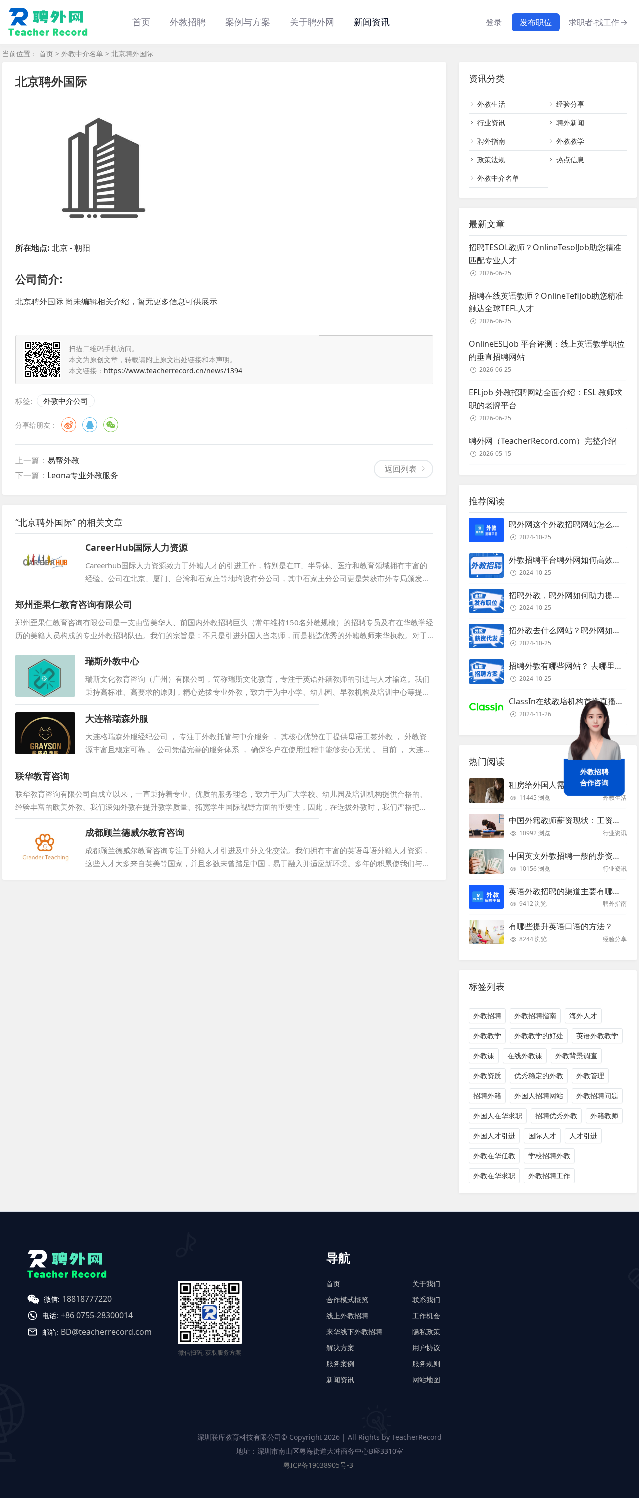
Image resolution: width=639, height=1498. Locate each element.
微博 (68, 424)
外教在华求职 (494, 1175)
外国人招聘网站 (538, 1095)
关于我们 (426, 1283)
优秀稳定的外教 (538, 1075)
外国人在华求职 (497, 1115)
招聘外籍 (487, 1095)
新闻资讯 (372, 22)
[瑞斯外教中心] (45, 676)
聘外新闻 (570, 122)
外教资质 (487, 1075)
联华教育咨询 (42, 776)
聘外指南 (491, 141)
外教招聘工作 (549, 1175)
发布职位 (536, 22)
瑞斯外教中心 (112, 661)
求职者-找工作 (598, 22)
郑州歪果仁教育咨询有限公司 (73, 604)
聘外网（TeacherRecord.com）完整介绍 (542, 440)
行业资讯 (491, 122)
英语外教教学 (597, 1035)
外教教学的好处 (538, 1035)
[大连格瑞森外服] (45, 733)
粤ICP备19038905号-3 (318, 1465)
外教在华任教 (494, 1155)
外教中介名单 (82, 53)
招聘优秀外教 (556, 1115)
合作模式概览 (347, 1299)
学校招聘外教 (549, 1155)
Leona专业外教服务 (82, 475)
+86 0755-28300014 (97, 1315)
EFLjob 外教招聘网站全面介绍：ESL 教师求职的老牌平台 (545, 399)
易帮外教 (63, 460)
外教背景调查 (576, 1055)
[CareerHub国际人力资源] (45, 562)
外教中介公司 (65, 401)
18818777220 (87, 1298)
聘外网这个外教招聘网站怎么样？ (569, 524)
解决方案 (340, 1347)
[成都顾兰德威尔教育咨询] (45, 847)
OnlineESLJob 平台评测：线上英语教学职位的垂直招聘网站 (547, 350)
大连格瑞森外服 (116, 718)
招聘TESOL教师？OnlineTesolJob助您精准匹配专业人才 (545, 254)
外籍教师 (604, 1115)
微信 (110, 424)
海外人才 (583, 1015)
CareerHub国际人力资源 (136, 547)
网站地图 (426, 1379)
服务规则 (426, 1363)
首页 (141, 22)
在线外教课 (524, 1055)
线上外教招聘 (347, 1315)
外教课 (483, 1055)
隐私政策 (426, 1331)
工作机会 (426, 1315)
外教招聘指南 (535, 1015)
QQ (89, 424)
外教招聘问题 (597, 1095)
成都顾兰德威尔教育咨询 (134, 832)
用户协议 (426, 1347)
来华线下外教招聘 (354, 1331)
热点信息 (570, 159)
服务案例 (340, 1363)
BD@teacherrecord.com (106, 1331)
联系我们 (426, 1299)
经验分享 (570, 104)
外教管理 (590, 1075)
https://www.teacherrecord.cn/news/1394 (173, 370)
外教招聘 (487, 1015)
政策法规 (491, 159)
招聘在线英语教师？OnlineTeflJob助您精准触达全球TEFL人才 (546, 302)
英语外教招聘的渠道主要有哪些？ (569, 891)
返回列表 (401, 468)
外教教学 (570, 141)
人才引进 (583, 1135)
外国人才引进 (494, 1135)
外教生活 (491, 104)
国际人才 (542, 1135)
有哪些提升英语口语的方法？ (561, 926)
